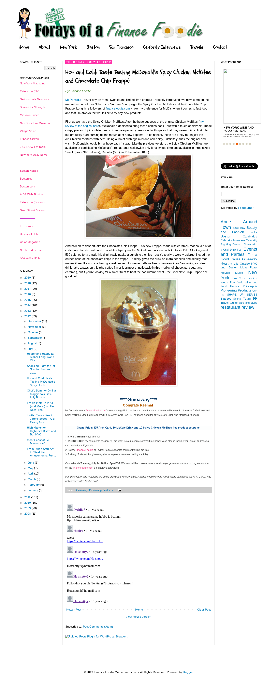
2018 (28, 283)
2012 (28, 316)
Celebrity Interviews (162, 47)
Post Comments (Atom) (98, 626)
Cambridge (250, 236)
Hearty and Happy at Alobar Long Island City (40, 357)
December (35, 321)
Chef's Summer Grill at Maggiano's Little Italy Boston (41, 394)
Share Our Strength (32, 107)
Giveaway (82, 490)
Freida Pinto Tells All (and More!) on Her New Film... (41, 406)
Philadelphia (250, 286)
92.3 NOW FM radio (33, 146)
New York (68, 47)
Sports (237, 298)
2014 (28, 305)
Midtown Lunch (29, 115)
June (31, 462)
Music (239, 272)
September (35, 337)
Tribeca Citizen (29, 138)
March (32, 479)
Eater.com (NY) (30, 91)
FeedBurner (245, 207)
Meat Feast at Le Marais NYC (38, 441)
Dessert (237, 244)
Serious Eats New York (34, 99)
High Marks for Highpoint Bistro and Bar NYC (41, 431)
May (31, 468)
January (33, 490)
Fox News (26, 226)
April (31, 473)
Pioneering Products (101, 490)
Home (24, 47)
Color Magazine (30, 242)
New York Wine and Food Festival (238, 129)
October (33, 332)
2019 (28, 277)
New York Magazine (32, 83)
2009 (28, 508)
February (34, 484)
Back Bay (239, 227)
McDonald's (73, 99)
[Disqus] (138, 553)
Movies (225, 272)
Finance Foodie (84, 450)
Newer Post (73, 609)
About (44, 47)
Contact (220, 47)
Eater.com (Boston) (32, 202)
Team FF (250, 298)
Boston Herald (29, 170)
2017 (28, 288)
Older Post (204, 609)
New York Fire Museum (35, 123)
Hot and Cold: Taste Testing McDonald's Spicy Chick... (41, 382)
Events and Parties (239, 252)
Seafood (226, 298)
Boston (93, 47)
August (33, 343)
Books (253, 232)
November (35, 326)
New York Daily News (33, 154)
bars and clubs (248, 302)
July (31, 348)
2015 (28, 299)
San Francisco (121, 47)
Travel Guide (229, 302)
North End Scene (31, 250)
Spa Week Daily (30, 258)
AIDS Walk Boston (31, 194)
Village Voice (28, 131)
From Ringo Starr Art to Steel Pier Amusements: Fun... (41, 452)
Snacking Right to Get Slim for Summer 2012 (41, 369)
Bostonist (26, 178)
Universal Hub (29, 234)
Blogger (188, 672)
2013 (28, 310)
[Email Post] (118, 490)
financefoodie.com (118, 108)
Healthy (226, 263)
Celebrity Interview (233, 240)
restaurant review (237, 307)
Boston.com (27, 186)
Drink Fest (236, 249)
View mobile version (138, 616)
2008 (28, 513)
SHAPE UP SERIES (242, 294)
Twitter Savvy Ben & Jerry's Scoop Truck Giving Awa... (41, 419)
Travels (196, 47)
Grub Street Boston (32, 210)
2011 (27, 497)
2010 (28, 502)
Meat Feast (248, 267)
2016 (28, 294)
